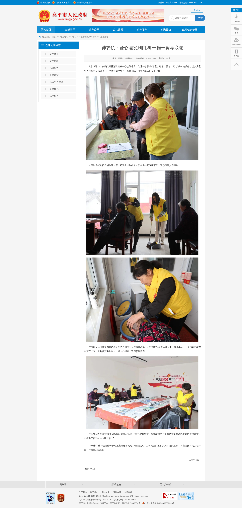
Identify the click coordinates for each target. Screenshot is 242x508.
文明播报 (54, 54)
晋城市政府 (165, 484)
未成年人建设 (56, 82)
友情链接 (128, 492)
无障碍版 (236, 21)
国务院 (63, 484)
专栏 (74, 37)
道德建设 (54, 75)
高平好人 (54, 96)
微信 (236, 33)
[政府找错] (169, 494)
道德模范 (54, 89)
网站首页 (46, 29)
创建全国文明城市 (88, 37)
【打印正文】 (90, 468)
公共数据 (118, 29)
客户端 (236, 56)
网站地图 (106, 492)
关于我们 (83, 492)
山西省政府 (115, 484)
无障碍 (161, 2)
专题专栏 (64, 37)
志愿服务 (104, 37)
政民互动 (166, 29)
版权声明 (117, 492)
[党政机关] (61, 495)
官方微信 (197, 10)
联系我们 (94, 492)
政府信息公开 (189, 29)
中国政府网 (45, 2)
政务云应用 (236, 44)
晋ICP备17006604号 (131, 503)
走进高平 (70, 29)
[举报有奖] (50, 494)
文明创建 (54, 61)
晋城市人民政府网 (85, 2)
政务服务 (142, 29)
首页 (54, 37)
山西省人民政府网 (63, 2)
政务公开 (94, 29)
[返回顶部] (236, 64)
